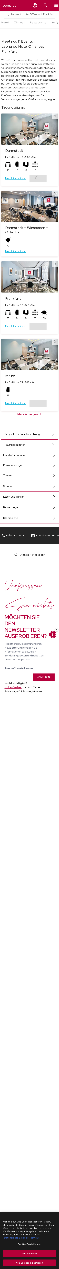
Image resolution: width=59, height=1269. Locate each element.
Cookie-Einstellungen (29, 1244)
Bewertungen (11, 507)
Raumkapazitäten (15, 444)
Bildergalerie (10, 518)
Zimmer (7, 475)
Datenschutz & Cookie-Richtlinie (22, 1237)
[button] (35, 5)
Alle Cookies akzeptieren (29, 1262)
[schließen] (56, 630)
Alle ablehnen (29, 1253)
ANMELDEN (43, 677)
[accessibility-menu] (52, 634)
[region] (29, 1240)
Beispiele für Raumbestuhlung (22, 434)
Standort (8, 486)
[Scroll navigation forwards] (56, 22)
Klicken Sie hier (13, 687)
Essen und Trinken (13, 496)
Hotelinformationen (14, 455)
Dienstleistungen (13, 465)
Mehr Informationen (15, 178)
